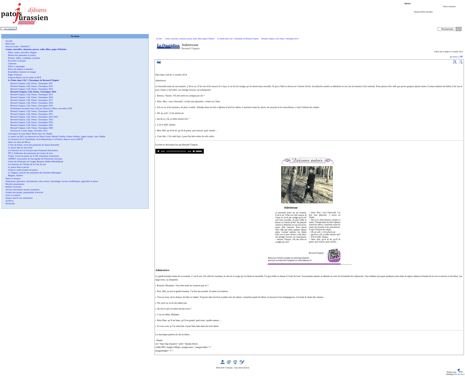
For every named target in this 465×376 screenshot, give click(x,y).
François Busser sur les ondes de (24, 77)
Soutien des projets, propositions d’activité (24, 192)
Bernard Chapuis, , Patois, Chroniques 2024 (31, 122)
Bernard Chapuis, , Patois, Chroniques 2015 (31, 94)
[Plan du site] (223, 363)
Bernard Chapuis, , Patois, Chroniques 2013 (31, 89)
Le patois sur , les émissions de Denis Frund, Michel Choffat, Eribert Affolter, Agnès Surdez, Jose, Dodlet (56, 136)
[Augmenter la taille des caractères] (454, 63)
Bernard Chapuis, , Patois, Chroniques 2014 (279, 39)
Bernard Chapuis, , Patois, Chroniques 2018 (31, 103)
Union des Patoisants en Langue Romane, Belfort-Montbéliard (35, 161)
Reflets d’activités (13, 187)
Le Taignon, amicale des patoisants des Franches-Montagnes (34, 172)
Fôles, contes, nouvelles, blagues (22, 52)
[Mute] (194, 151)
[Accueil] (24, 24)
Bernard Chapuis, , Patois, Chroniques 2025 (31, 125)
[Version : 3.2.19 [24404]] (460, 372)
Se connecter (10, 29)
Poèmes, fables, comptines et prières (24, 58)
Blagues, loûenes (15, 175)
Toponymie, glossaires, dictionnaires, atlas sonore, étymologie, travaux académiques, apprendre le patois (52, 181)
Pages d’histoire (15, 74)
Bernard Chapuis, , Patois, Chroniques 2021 (31, 114)
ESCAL (457, 374)
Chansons (12, 63)
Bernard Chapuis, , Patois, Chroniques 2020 (31, 111)
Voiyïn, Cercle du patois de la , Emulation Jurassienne (33, 156)
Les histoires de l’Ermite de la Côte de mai (27, 164)
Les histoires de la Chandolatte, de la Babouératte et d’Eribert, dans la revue (45, 139)
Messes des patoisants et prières (22, 55)
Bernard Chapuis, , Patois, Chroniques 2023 (31, 119)
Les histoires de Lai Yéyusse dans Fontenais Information (33, 150)
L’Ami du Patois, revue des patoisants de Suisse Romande (33, 145)
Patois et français (13, 178)
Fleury (456, 57)
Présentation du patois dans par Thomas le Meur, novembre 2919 (41, 108)
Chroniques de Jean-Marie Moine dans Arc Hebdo (30, 133)
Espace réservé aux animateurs (19, 198)
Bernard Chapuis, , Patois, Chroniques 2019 (31, 105)
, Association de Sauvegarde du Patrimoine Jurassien (35, 159)
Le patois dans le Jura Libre (20, 147)
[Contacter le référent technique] (229, 363)
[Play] (158, 151)
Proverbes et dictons (17, 61)
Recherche (10, 203)
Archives (9, 200)
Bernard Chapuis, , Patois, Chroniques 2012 (31, 86)
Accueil (159, 39)
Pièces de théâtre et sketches (20, 69)
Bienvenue (10, 43)
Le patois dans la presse (18, 167)
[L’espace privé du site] (242, 363)
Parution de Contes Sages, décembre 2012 (28, 130)
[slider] (199, 151)
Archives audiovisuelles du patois (23, 170)
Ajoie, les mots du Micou (19, 142)
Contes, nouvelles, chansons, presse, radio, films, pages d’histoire (189, 39)
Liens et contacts (13, 195)
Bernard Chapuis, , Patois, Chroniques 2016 (31, 97)
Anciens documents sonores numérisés (22, 189)
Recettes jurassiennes (15, 184)
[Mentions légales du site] (235, 363)
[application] (179, 151)
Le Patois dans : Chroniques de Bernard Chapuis (237, 39)
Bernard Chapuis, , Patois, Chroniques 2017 (31, 100)
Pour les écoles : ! (18, 46)
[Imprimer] (159, 63)
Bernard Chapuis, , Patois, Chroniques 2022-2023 (34, 117)
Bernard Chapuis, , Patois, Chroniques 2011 (31, 83)
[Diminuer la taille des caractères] (461, 63)
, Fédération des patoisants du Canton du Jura (30, 153)
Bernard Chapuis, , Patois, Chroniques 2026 (31, 128)
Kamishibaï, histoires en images (22, 72)
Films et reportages (16, 66)
